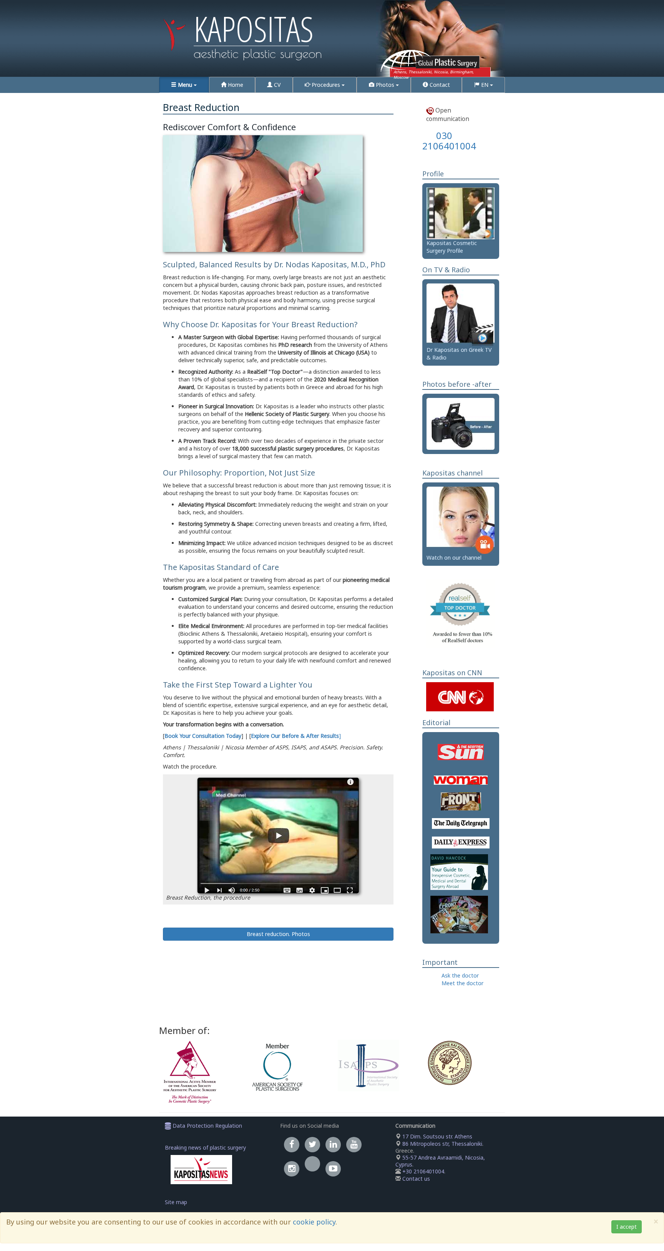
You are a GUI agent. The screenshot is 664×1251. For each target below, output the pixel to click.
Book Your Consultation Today (202, 735)
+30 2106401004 (423, 1171)
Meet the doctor (462, 983)
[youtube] (354, 1144)
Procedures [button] (326, 84)
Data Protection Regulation (206, 1125)
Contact (439, 84)
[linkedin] (333, 1144)
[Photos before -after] (461, 423)
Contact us (416, 1178)
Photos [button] (385, 84)
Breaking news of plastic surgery (205, 1147)
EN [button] (485, 84)
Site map (176, 1202)
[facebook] (291, 1144)
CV (276, 84)
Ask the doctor (460, 975)
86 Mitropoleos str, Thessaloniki (441, 1143)
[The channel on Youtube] (333, 1168)
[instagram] (291, 1168)
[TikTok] (312, 1168)
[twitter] (312, 1144)
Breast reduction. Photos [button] (278, 934)
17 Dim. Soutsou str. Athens (436, 1136)
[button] (184, 85)
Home (234, 84)
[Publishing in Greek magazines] (459, 914)
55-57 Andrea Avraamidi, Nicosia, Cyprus (440, 1161)
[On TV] (461, 314)
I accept (626, 1226)
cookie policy (314, 1221)
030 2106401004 (449, 140)
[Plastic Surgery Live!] (461, 519)
